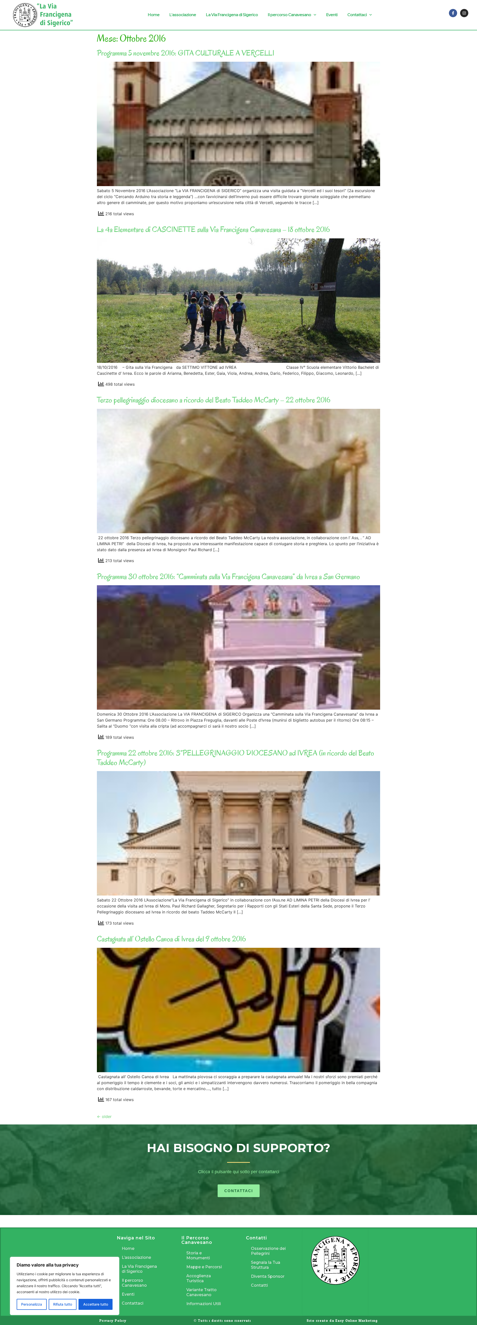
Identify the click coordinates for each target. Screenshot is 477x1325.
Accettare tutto (95, 1304)
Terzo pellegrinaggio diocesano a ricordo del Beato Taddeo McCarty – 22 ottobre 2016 (213, 400)
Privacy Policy (112, 1321)
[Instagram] (464, 13)
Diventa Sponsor (267, 1276)
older (104, 1116)
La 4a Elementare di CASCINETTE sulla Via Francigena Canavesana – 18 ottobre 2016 (213, 229)
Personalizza (31, 1304)
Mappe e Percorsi (204, 1267)
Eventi (331, 14)
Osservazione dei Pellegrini (268, 1251)
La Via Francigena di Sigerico (232, 14)
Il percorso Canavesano (289, 14)
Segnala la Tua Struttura (265, 1265)
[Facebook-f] (453, 13)
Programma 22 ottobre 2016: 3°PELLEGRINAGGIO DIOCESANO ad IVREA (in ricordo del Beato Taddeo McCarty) (235, 757)
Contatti (259, 1285)
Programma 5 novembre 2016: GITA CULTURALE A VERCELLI (185, 53)
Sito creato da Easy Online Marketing (342, 1321)
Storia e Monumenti (198, 1255)
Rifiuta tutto (62, 1304)
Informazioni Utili (203, 1303)
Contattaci (357, 14)
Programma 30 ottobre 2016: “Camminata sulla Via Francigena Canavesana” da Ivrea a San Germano (228, 576)
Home (153, 14)
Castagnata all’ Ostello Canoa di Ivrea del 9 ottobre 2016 (171, 939)
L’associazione (182, 14)
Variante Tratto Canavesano (201, 1292)
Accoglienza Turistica (198, 1278)
